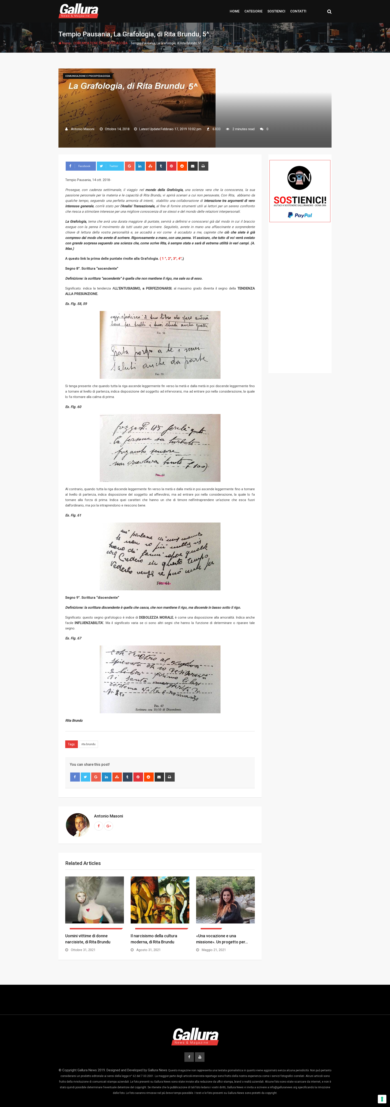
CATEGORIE (253, 11)
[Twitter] (86, 777)
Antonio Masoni (108, 816)
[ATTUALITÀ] (225, 902)
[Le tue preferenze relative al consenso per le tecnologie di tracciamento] (382, 1099)
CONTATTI (298, 11)
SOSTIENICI (276, 11)
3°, (175, 259)
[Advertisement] (299, 304)
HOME (234, 11)
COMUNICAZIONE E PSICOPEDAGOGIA (100, 43)
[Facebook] (75, 777)
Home (66, 43)
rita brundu (88, 744)
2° (169, 259)
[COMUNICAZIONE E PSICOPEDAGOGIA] (94, 902)
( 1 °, (163, 259)
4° (180, 259)
